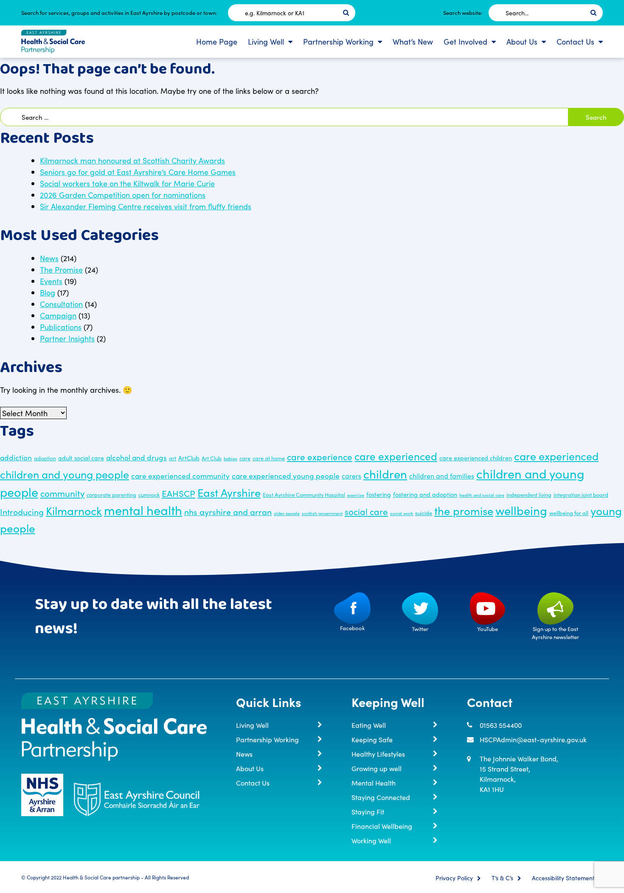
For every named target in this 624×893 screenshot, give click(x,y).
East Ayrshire (229, 492)
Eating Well (368, 725)
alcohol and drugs (136, 457)
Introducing (22, 511)
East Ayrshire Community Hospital (304, 494)
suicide (423, 512)
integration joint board (581, 494)
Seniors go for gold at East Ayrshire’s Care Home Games (138, 171)
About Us (521, 41)
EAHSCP (178, 493)
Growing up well (376, 768)
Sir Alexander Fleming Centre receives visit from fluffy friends (145, 206)
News (49, 258)
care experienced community (180, 475)
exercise (355, 495)
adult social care (81, 458)
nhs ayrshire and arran (228, 511)
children (385, 473)
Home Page (216, 41)
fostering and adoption (425, 494)
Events (51, 281)
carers (351, 475)
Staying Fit (367, 811)
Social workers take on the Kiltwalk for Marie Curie (127, 183)
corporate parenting (111, 494)
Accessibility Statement (563, 878)
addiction (16, 457)
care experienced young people (286, 475)
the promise (463, 510)
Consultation (61, 304)
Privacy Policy (454, 878)
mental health (143, 509)
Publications (61, 326)
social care (366, 511)
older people (287, 513)
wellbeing (521, 510)
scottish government (322, 513)
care (244, 458)
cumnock (149, 494)
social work (401, 513)
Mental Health (373, 782)
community (62, 493)
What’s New (413, 41)
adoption (45, 458)
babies (230, 458)
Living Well (266, 41)
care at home (269, 458)
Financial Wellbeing (381, 826)
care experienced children (475, 458)
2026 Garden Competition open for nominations (122, 194)
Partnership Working (338, 41)
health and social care (481, 495)
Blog (47, 292)
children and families (441, 475)
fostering (378, 494)
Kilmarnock (74, 510)
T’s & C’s (502, 878)
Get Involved (465, 41)
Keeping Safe (372, 739)
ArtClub (189, 458)
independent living (528, 494)
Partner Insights (67, 338)
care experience (319, 457)
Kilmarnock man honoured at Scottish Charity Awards (132, 160)
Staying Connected (380, 797)
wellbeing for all (568, 512)
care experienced (395, 455)
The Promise (61, 269)
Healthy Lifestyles (378, 753)
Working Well (371, 840)
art (172, 458)
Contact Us (575, 41)
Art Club (212, 458)
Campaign (58, 315)
